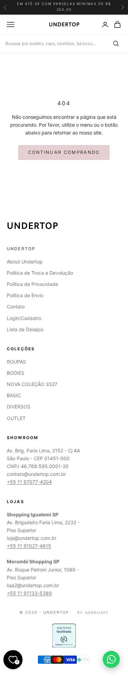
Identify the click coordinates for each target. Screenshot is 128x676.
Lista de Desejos (25, 329)
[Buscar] (116, 43)
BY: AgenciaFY (93, 612)
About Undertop (25, 261)
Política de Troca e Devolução (40, 273)
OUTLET (16, 418)
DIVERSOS (18, 406)
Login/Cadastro (24, 318)
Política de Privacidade (32, 284)
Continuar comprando (64, 152)
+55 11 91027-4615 (29, 546)
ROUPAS (16, 362)
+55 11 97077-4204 (29, 482)
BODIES (15, 373)
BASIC (14, 395)
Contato (16, 306)
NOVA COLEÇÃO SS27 (32, 384)
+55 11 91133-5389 (29, 593)
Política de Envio (25, 295)
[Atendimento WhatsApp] (111, 659)
